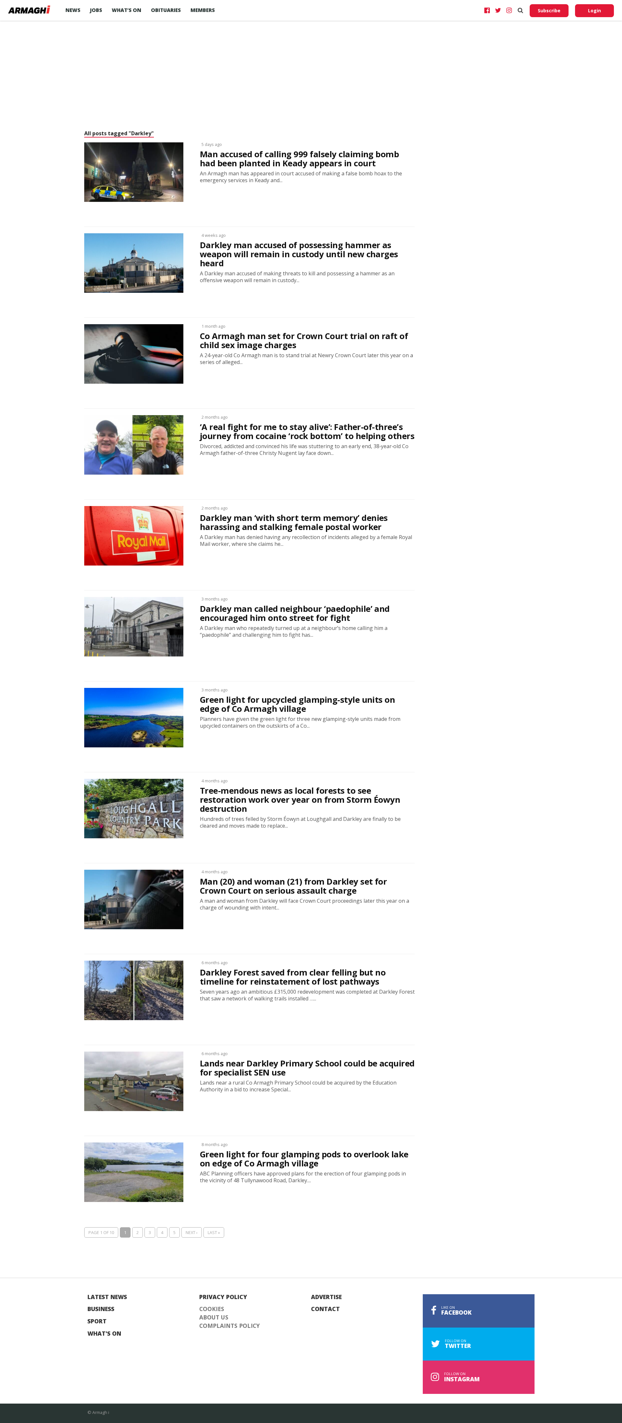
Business (100, 1309)
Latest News (107, 1297)
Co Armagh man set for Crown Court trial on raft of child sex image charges (304, 341)
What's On (104, 1334)
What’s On (126, 10)
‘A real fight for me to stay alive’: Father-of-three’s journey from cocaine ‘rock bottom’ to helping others (307, 432)
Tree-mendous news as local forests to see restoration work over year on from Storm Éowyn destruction (300, 799)
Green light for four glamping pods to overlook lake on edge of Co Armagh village (304, 1159)
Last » (214, 1232)
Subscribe (549, 10)
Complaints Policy (229, 1326)
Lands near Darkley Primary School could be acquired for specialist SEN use (307, 1068)
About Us (213, 1317)
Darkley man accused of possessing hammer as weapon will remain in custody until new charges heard (299, 254)
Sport (97, 1321)
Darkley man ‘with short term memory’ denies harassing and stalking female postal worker (294, 522)
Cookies (211, 1309)
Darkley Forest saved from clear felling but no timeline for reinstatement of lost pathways (293, 977)
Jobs (96, 10)
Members (202, 10)
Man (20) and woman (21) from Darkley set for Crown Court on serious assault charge (293, 886)
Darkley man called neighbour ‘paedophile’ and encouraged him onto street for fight (295, 613)
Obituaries (166, 10)
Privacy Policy (223, 1297)
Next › (192, 1232)
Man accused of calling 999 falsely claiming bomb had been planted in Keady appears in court (299, 159)
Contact (325, 1309)
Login (594, 10)
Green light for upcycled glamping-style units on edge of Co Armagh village (297, 704)
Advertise (326, 1297)
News (72, 10)
